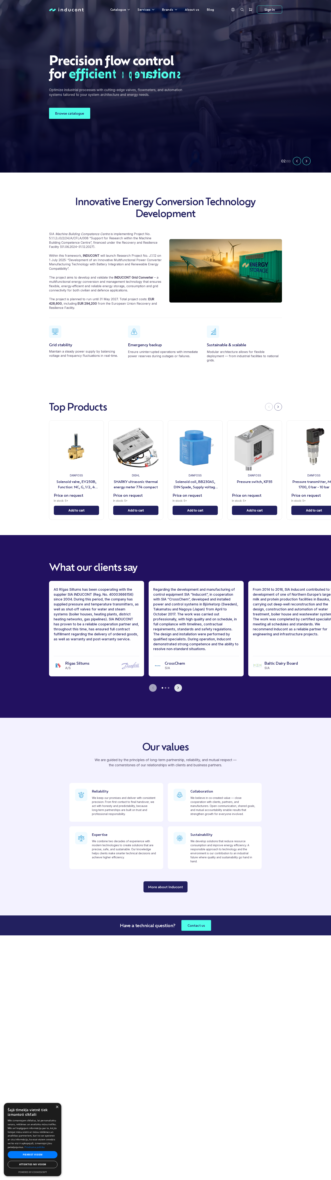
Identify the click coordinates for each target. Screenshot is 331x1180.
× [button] (57, 1107)
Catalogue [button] (118, 9)
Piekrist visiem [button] (33, 1154)
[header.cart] (250, 9)
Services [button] (144, 9)
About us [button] (192, 9)
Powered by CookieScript (32, 1172)
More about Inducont (165, 887)
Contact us (196, 925)
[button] (233, 9)
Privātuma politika (35, 1147)
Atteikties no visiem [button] (32, 1164)
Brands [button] (167, 9)
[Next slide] (306, 161)
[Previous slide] (297, 161)
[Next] (278, 407)
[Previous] (269, 407)
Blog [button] (210, 9)
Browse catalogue (69, 113)
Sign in (269, 9)
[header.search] (242, 9)
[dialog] (32, 1139)
